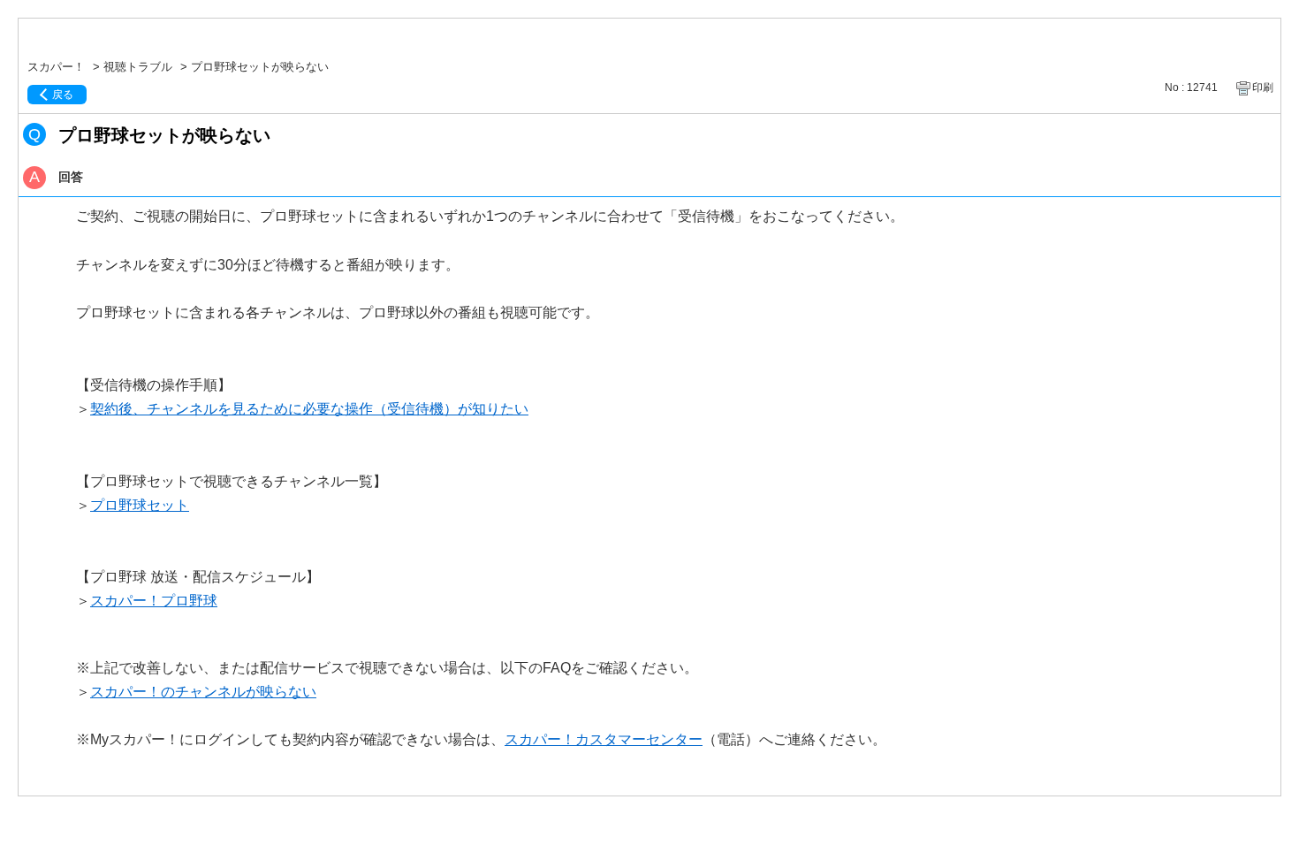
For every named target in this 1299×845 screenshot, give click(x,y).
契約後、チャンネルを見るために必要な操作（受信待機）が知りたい (309, 408)
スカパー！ (56, 66)
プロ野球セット (139, 505)
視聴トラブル (137, 66)
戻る (62, 94)
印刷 (1262, 87)
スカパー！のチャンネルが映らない (203, 691)
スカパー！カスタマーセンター (604, 739)
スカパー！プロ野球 (153, 600)
